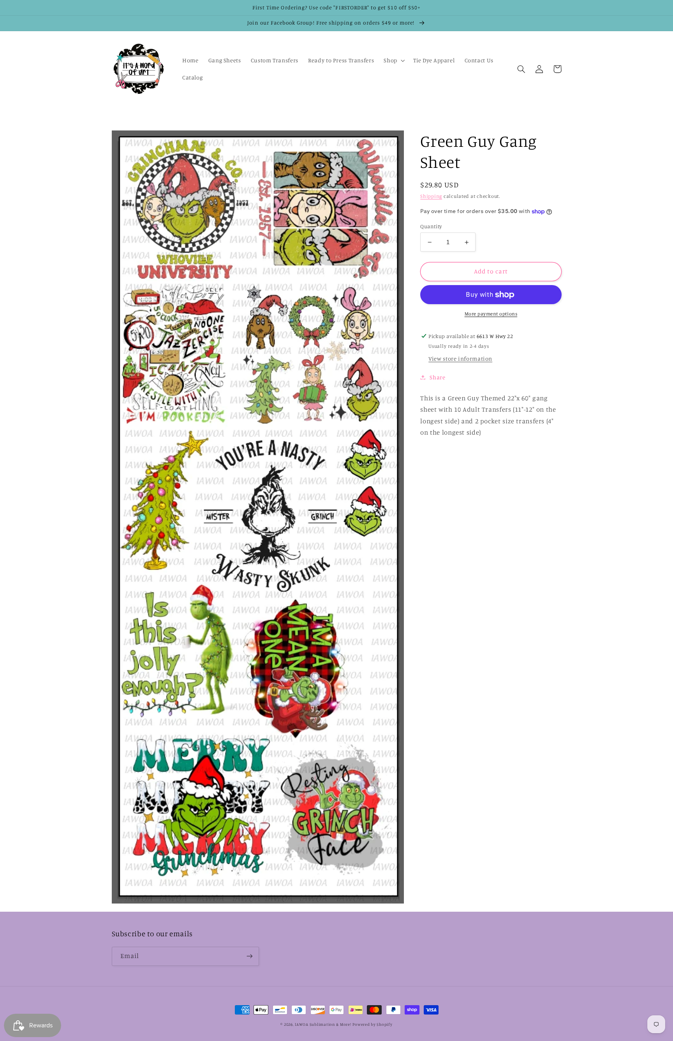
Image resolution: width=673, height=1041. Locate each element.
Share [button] (437, 377)
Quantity (431, 226)
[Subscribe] (249, 956)
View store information (460, 359)
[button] (393, 60)
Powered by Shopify (372, 1024)
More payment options (491, 314)
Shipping (431, 196)
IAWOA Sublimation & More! (323, 1024)
